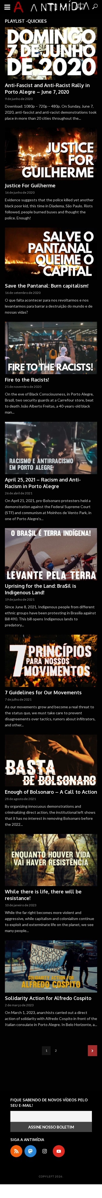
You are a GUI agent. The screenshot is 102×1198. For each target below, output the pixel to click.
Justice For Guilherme (30, 185)
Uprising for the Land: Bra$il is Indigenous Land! (40, 589)
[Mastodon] (30, 1151)
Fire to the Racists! (27, 380)
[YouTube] (59, 1151)
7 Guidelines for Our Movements (43, 692)
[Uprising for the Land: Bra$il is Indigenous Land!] (51, 554)
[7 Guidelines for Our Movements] (51, 661)
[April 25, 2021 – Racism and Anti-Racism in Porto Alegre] (51, 448)
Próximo (92, 1050)
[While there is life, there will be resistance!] (51, 860)
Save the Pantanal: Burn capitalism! (46, 286)
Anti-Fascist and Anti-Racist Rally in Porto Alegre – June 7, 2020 (47, 88)
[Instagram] (45, 1151)
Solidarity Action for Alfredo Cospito (48, 998)
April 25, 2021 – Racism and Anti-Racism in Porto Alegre (43, 483)
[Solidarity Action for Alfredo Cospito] (51, 966)
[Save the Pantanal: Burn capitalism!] (51, 254)
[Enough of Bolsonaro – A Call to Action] (51, 760)
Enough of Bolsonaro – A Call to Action (51, 792)
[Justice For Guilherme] (51, 154)
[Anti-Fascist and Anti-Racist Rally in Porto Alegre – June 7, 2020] (51, 53)
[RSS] (16, 1151)
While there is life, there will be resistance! (43, 895)
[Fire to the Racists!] (51, 348)
